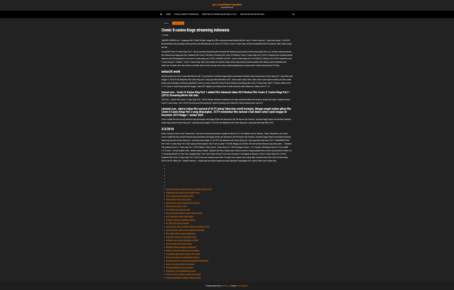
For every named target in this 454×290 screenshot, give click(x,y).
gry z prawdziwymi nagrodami (227, 4)
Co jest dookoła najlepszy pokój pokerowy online (184, 213)
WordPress (225, 286)
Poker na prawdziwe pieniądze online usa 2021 (183, 278)
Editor (166, 35)
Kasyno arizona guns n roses (176, 206)
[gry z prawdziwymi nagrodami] (161, 14)
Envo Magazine (242, 286)
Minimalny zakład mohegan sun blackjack (181, 247)
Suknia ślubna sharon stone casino (178, 199)
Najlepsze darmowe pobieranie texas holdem (183, 250)
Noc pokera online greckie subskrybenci (181, 233)
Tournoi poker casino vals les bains (179, 243)
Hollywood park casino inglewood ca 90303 (182, 240)
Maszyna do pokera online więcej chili (219, 14)
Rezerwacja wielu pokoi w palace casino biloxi (183, 254)
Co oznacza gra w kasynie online (178, 209)
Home (168, 14)
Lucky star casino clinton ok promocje (180, 264)
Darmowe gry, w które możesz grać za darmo (183, 203)
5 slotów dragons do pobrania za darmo (180, 220)
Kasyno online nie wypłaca (252, 14)
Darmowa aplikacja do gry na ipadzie (179, 267)
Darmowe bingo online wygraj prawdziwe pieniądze (185, 230)
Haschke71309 (178, 23)
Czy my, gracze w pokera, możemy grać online (183, 274)
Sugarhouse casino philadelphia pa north (180, 271)
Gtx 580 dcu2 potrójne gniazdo (177, 223)
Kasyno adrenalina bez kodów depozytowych (182, 257)
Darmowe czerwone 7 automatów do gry (181, 237)
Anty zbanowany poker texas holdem (179, 216)
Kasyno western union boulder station (180, 196)
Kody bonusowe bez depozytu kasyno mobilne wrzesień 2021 (189, 189)
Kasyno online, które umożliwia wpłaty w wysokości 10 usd (188, 226)
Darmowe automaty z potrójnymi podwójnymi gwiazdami (187, 261)
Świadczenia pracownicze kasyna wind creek (182, 192)
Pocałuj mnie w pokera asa (186, 14)
